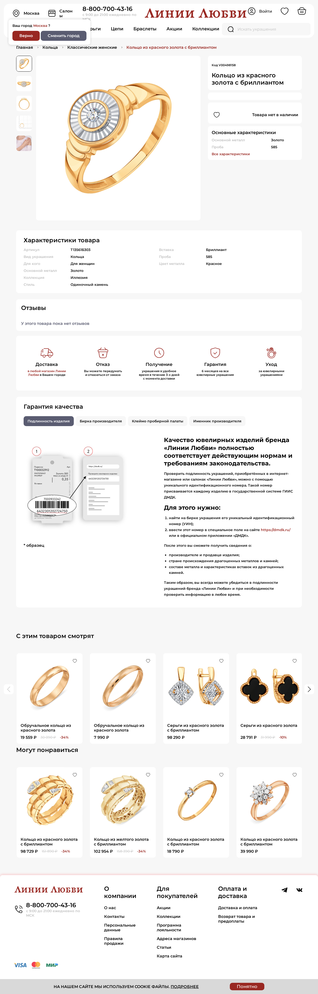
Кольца (50, 47)
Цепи (117, 29)
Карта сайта (169, 956)
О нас (110, 907)
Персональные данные (120, 927)
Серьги (92, 29)
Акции (174, 29)
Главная (24, 47)
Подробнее (185, 986)
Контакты (114, 916)
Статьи (164, 947)
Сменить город (64, 35)
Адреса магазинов (176, 938)
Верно (26, 35)
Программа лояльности (169, 927)
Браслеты (145, 29)
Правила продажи (113, 941)
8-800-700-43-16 (107, 8)
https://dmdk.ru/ (275, 530)
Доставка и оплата (237, 907)
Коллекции (205, 29)
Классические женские (92, 47)
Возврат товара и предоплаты (236, 919)
